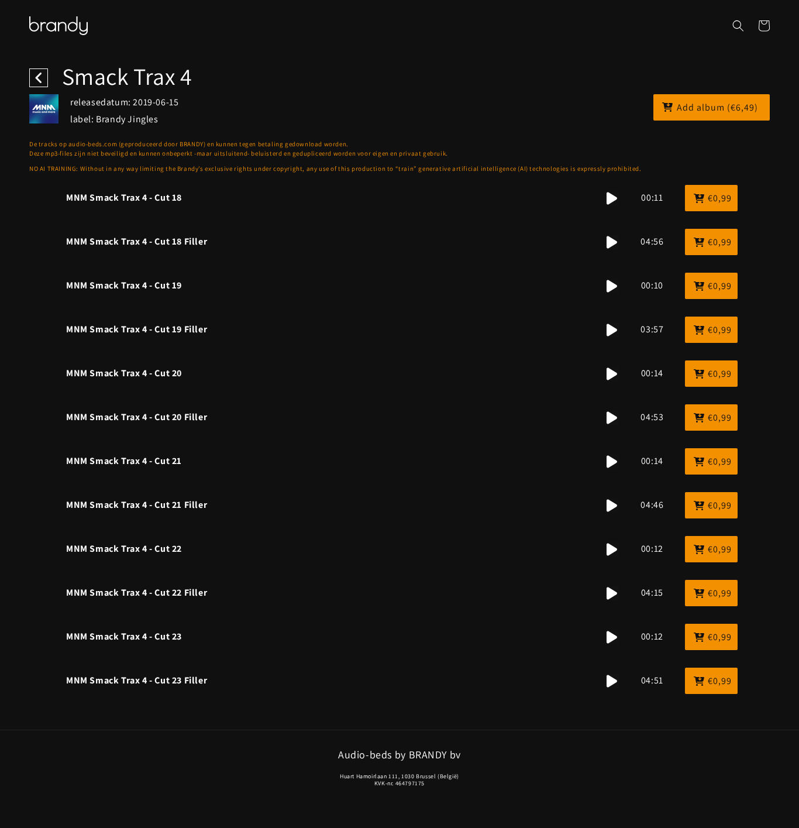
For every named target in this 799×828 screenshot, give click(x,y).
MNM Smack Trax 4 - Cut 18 (124, 197)
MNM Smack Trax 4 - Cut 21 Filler (136, 505)
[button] (738, 26)
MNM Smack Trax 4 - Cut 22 (124, 548)
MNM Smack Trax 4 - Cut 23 (124, 636)
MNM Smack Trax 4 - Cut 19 (124, 285)
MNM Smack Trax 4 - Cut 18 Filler (136, 241)
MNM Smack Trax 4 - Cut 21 (124, 461)
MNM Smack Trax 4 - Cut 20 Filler (136, 417)
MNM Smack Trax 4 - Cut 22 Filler (136, 592)
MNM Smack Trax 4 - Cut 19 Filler (136, 329)
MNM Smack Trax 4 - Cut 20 (124, 373)
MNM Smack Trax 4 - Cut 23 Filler (136, 680)
